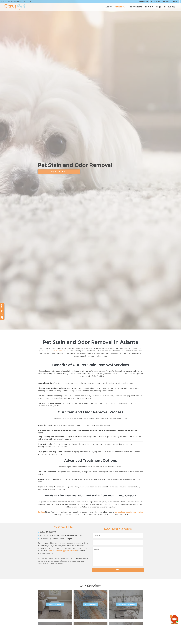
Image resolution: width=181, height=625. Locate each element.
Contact (175, 1)
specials (166, 1)
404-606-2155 (143, 1)
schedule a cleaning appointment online (62, 551)
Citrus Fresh (57, 351)
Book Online (155, 1)
